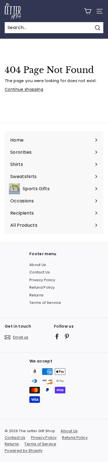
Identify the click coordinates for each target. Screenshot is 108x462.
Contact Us (39, 272)
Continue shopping (24, 89)
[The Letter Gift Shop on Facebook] (57, 336)
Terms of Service (45, 302)
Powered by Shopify (23, 450)
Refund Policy (42, 287)
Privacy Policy (42, 280)
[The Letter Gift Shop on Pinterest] (67, 336)
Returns (36, 295)
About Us (37, 264)
